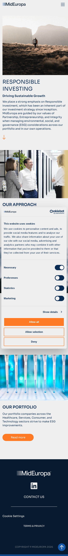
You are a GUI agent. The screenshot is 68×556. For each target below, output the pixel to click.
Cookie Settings (13, 516)
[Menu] (63, 4)
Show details (50, 312)
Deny (34, 341)
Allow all (34, 321)
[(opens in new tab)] (34, 485)
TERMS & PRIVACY (34, 526)
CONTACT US (34, 497)
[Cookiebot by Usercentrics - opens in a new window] (49, 212)
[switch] (59, 277)
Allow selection (34, 331)
